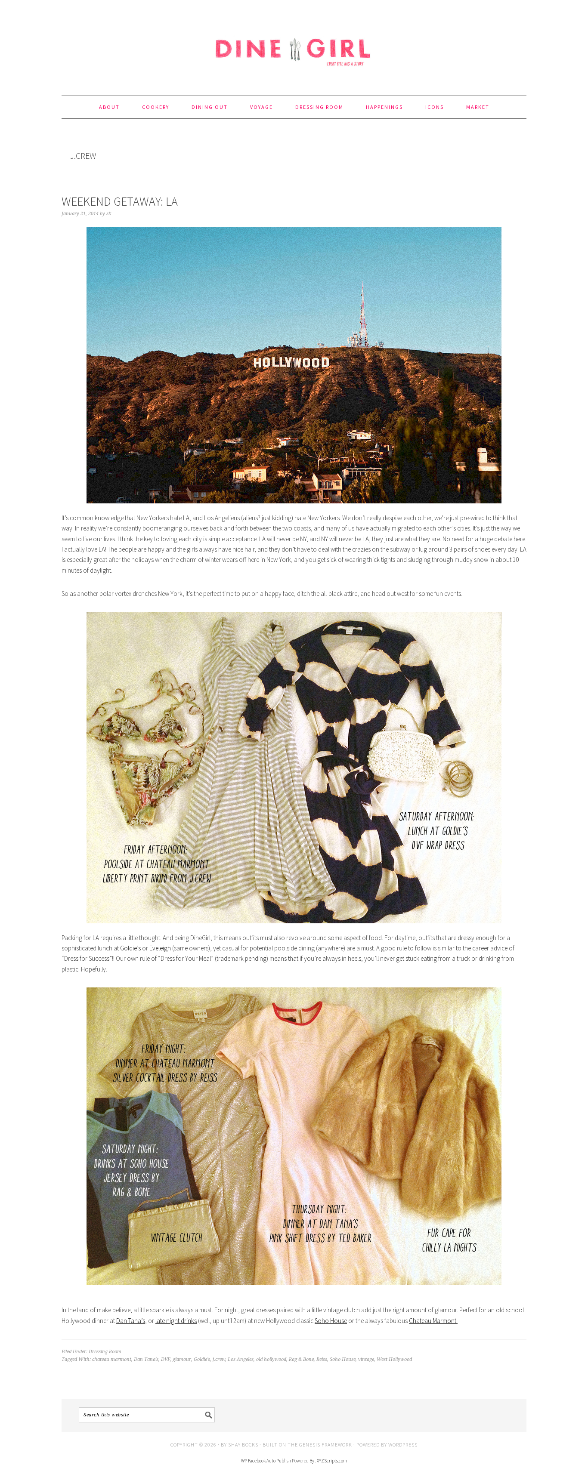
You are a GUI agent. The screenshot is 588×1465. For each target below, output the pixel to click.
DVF (165, 1359)
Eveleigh (160, 948)
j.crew (219, 1359)
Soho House (331, 1321)
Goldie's (202, 1359)
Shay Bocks (243, 1444)
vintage (366, 1359)
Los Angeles (241, 1359)
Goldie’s (130, 948)
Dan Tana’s (130, 1321)
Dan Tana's (146, 1359)
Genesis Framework (325, 1444)
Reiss (321, 1359)
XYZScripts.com (332, 1461)
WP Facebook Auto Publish (266, 1461)
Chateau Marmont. (433, 1321)
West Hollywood (394, 1359)
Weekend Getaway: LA (120, 201)
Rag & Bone (301, 1359)
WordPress (403, 1444)
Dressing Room (105, 1351)
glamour (182, 1359)
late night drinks (176, 1321)
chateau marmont (111, 1359)
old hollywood (271, 1359)
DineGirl (294, 44)
